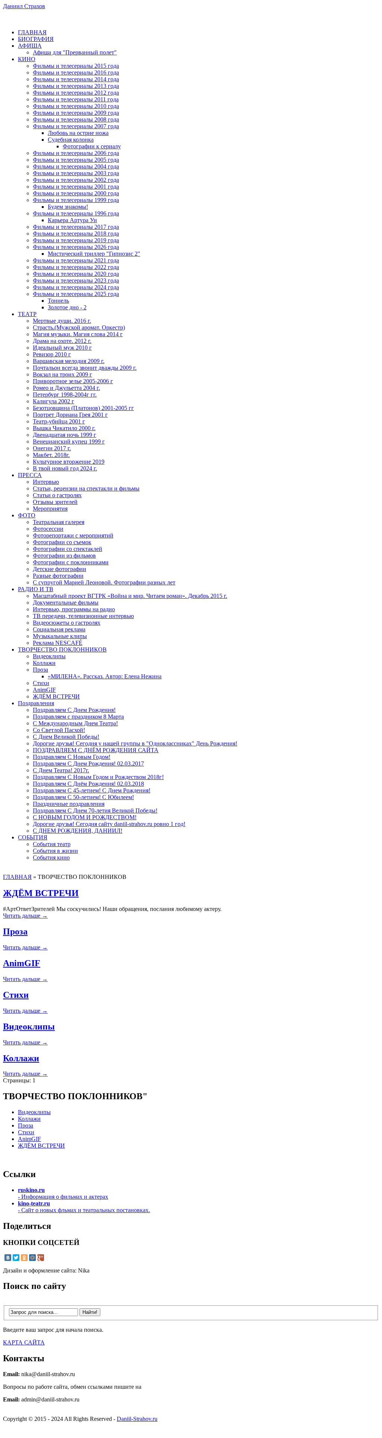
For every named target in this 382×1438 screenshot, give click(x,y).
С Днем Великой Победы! (66, 737)
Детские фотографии (59, 569)
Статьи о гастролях (57, 495)
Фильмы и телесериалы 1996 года (76, 213)
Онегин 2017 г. (52, 448)
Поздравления (36, 703)
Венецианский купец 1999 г (69, 441)
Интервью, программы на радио (74, 609)
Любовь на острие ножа (78, 133)
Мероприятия (50, 508)
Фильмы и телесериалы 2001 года (76, 186)
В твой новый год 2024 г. (65, 468)
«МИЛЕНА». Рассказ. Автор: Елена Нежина (105, 676)
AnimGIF (44, 690)
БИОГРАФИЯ (36, 39)
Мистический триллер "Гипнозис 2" (94, 253)
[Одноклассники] (24, 1257)
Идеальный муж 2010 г (62, 347)
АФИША (30, 45)
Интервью (46, 482)
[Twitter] (16, 1257)
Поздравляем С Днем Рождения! (74, 710)
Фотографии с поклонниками (71, 562)
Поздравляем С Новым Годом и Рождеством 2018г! (98, 777)
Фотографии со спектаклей (67, 549)
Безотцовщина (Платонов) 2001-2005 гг (83, 408)
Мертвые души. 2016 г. (62, 321)
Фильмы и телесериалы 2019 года (76, 240)
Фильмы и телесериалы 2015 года (76, 66)
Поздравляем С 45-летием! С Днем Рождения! (91, 790)
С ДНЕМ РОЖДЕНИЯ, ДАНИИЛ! (77, 830)
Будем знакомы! (68, 207)
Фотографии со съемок (62, 542)
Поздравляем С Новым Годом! (71, 757)
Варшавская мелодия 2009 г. (68, 361)
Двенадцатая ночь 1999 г (64, 435)
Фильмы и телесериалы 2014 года (76, 79)
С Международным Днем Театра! (75, 723)
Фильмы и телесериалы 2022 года (76, 267)
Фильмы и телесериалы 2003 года (76, 173)
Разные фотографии (58, 576)
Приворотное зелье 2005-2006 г (73, 381)
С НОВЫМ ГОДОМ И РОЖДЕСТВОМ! (85, 817)
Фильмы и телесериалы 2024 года (76, 287)
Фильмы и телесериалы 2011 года (76, 99)
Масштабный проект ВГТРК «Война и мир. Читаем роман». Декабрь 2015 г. (130, 596)
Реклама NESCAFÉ (57, 643)
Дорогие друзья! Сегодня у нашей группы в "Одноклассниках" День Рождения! (135, 743)
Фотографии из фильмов (64, 555)
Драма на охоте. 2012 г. (62, 341)
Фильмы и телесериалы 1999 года (76, 200)
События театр (52, 844)
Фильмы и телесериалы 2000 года (76, 193)
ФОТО (26, 515)
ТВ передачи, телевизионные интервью (83, 616)
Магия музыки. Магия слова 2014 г (78, 334)
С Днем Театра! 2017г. (61, 770)
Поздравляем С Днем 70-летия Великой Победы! (95, 810)
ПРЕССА (30, 475)
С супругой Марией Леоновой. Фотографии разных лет (104, 582)
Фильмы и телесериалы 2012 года (76, 92)
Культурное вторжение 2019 (68, 461)
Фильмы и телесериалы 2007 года (76, 126)
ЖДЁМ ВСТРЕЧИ (56, 696)
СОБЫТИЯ (32, 837)
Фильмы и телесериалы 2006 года (76, 153)
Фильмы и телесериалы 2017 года (76, 227)
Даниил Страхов (24, 6)
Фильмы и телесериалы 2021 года (76, 260)
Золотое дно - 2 (67, 307)
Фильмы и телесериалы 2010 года (76, 106)
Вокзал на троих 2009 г (62, 374)
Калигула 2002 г (53, 401)
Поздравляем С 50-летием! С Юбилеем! (83, 797)
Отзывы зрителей (55, 502)
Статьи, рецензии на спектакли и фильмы (86, 488)
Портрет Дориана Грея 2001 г (70, 414)
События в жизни (55, 851)
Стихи (41, 683)
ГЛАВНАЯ (32, 32)
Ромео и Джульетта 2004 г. (66, 388)
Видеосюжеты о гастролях (66, 622)
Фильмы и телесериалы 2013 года (76, 86)
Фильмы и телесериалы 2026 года (76, 247)
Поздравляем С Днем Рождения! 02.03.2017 (88, 763)
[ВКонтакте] (7, 1257)
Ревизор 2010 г (52, 354)
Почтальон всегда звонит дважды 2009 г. (85, 368)
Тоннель (58, 300)
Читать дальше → (25, 915)
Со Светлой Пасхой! (59, 730)
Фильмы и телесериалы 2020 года (76, 274)
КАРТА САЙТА (24, 1342)
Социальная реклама (59, 629)
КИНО (26, 59)
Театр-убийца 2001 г (59, 421)
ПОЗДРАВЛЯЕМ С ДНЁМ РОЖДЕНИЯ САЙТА (96, 750)
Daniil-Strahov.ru (137, 1419)
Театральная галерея (58, 522)
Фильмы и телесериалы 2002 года (76, 180)
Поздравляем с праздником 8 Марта (78, 716)
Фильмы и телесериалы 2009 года (76, 113)
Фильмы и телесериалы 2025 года (76, 294)
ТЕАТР (27, 314)
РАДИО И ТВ (35, 589)
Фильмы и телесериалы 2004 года (76, 166)
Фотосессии (48, 529)
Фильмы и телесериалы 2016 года (76, 72)
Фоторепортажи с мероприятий (73, 535)
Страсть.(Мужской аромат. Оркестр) (79, 327)
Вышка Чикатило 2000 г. (64, 428)
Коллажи (44, 663)
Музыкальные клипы (60, 636)
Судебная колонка (71, 139)
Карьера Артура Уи (72, 220)
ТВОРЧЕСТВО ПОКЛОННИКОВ (62, 649)
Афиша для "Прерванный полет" (75, 52)
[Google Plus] (40, 1257)
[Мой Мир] (32, 1257)
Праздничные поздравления (68, 804)
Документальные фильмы (65, 602)
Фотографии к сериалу (92, 146)
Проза (40, 669)
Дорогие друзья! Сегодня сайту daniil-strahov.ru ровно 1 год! (109, 824)
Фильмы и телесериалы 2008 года (76, 119)
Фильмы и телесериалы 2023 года (76, 280)
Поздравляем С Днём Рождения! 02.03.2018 (88, 784)
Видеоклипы (49, 656)
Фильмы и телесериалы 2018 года (76, 233)
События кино (51, 857)
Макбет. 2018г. (51, 455)
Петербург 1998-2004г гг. (65, 394)
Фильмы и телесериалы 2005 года (76, 160)
